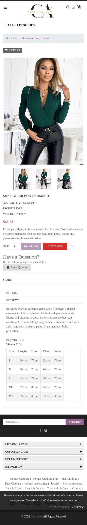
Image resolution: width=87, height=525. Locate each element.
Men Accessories (72, 483)
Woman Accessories (36, 483)
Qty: (6, 245)
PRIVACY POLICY (59, 507)
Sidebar (14, 50)
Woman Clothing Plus (45, 478)
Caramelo (36, 516)
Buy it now (55, 246)
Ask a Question (19, 267)
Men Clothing (69, 478)
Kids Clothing (13, 483)
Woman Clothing (19, 478)
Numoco (21, 213)
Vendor (8, 213)
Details (12, 293)
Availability (11, 202)
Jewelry (55, 483)
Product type (12, 208)
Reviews (12, 299)
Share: (7, 279)
